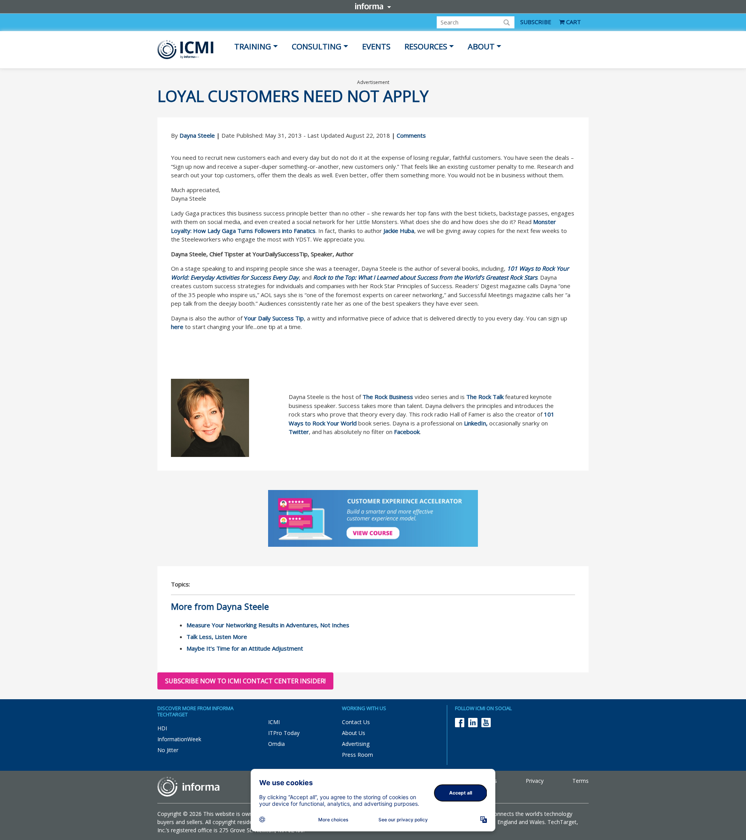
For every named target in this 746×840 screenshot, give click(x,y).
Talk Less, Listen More (216, 636)
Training (252, 46)
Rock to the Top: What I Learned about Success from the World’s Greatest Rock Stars (425, 277)
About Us (353, 733)
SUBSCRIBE (535, 22)
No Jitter (167, 750)
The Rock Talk (485, 397)
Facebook (407, 432)
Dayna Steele (197, 135)
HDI (162, 728)
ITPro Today (284, 733)
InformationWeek (179, 739)
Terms (580, 780)
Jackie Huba (398, 230)
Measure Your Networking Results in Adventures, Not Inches (267, 625)
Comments (411, 135)
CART (573, 22)
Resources (425, 46)
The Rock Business (388, 397)
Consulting (317, 46)
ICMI (274, 722)
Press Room (357, 754)
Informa (373, 6)
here (177, 327)
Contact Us (356, 722)
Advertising (356, 743)
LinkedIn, (476, 423)
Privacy (535, 780)
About (481, 46)
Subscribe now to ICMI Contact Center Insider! (245, 681)
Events (376, 46)
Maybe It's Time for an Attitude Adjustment (244, 648)
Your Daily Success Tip (274, 318)
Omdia (276, 743)
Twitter (299, 432)
